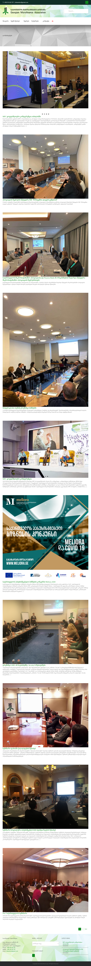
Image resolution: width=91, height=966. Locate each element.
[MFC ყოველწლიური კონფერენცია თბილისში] (45, 83)
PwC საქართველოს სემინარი (15, 913)
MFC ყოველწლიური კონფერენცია (17, 479)
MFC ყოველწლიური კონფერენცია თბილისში (22, 116)
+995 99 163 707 (11, 947)
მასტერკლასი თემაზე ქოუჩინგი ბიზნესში (19, 408)
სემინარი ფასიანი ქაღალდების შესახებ (19, 748)
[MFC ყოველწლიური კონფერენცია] (45, 449)
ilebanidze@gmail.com (21, 2)
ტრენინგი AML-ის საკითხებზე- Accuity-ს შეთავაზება (24, 665)
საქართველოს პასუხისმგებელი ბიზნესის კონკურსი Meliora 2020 (29, 582)
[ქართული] (53, 21)
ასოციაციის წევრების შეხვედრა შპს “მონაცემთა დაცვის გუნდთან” (30, 200)
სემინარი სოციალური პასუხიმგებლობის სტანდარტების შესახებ (29, 830)
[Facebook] (33, 955)
